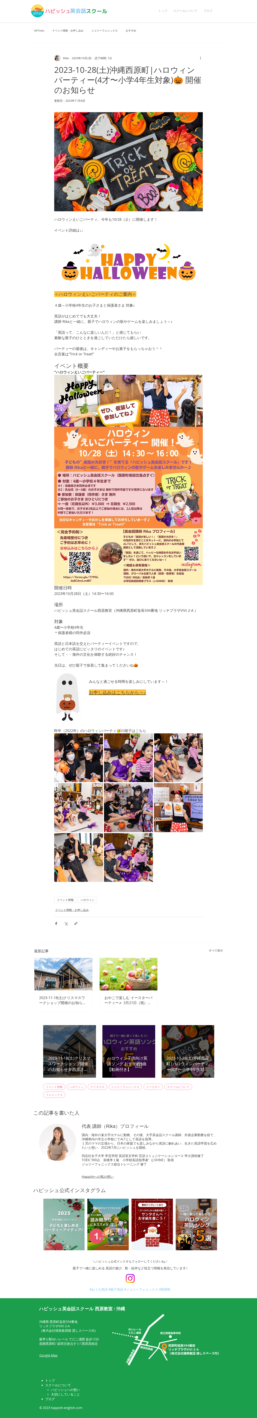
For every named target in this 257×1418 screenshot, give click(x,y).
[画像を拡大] (78, 757)
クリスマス (97, 1087)
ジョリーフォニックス (105, 30)
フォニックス (54, 1095)
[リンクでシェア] (76, 923)
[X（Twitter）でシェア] (66, 923)
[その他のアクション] (200, 58)
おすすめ (131, 30)
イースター (153, 1087)
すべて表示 (216, 950)
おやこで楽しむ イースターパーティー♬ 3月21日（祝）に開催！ (128, 1000)
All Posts (39, 30)
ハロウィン (88, 900)
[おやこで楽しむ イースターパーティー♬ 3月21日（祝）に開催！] (129, 974)
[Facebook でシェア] (56, 923)
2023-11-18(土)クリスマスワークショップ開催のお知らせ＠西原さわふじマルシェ (62, 1000)
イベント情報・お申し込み (68, 30)
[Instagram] (130, 1278)
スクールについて (178, 1087)
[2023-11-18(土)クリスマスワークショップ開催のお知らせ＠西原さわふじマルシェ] (63, 974)
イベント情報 (65, 900)
